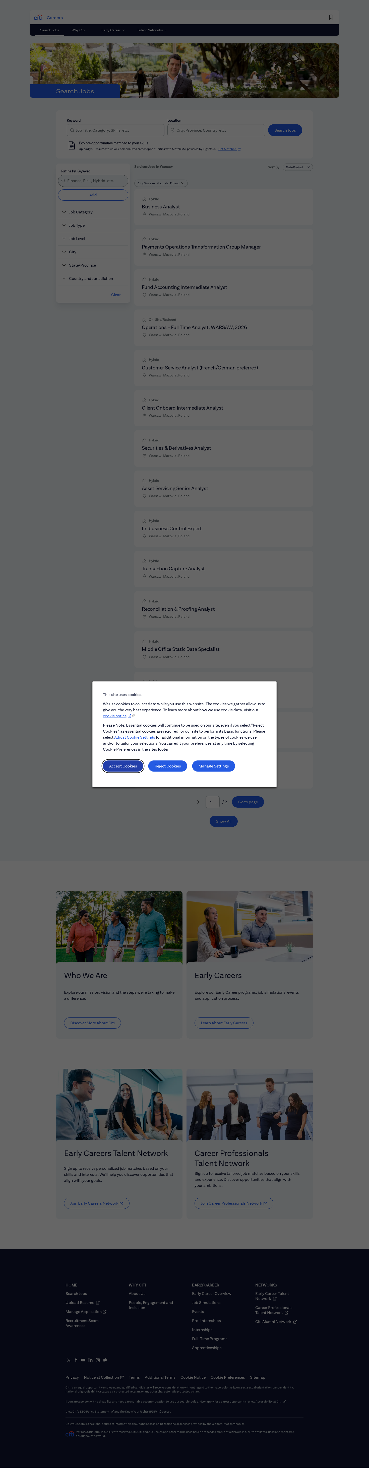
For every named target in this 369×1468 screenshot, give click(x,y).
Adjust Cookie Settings (134, 737)
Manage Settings (214, 765)
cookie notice (115, 715)
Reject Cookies (168, 765)
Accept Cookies (123, 765)
